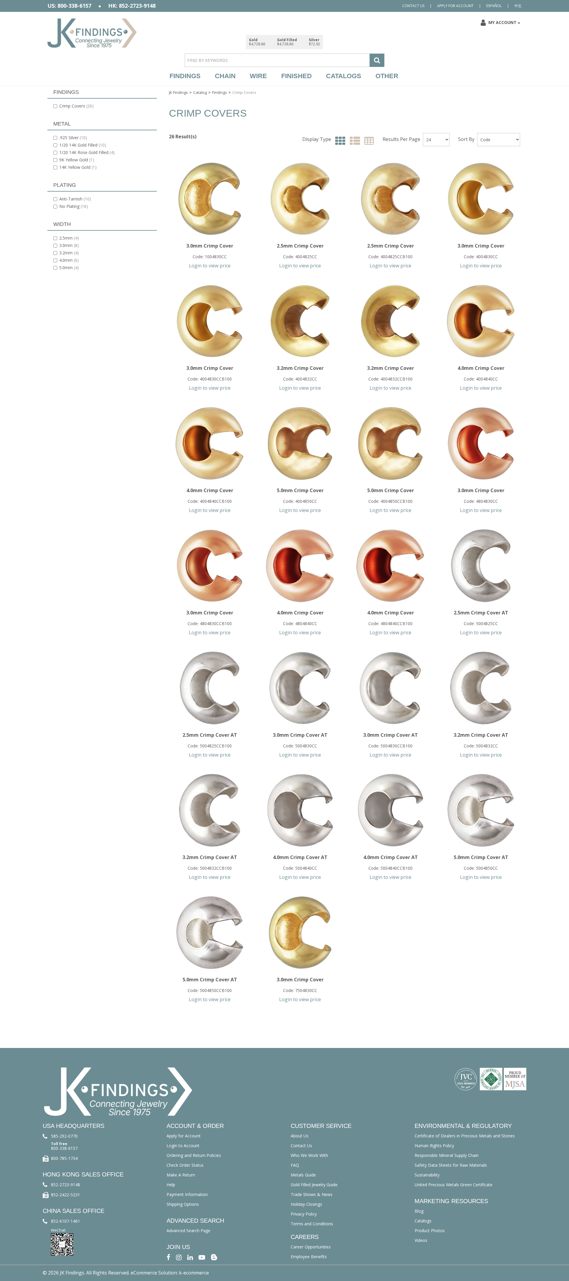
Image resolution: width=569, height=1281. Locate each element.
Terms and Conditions (312, 1224)
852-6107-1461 (65, 1221)
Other (386, 76)
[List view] (353, 141)
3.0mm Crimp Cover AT (300, 735)
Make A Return (181, 1175)
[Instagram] (179, 1257)
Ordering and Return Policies (194, 1155)
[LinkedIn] (190, 1257)
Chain (225, 76)
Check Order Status (185, 1165)
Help (171, 1184)
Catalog (200, 92)
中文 (518, 5)
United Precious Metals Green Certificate (454, 1184)
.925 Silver (73, 137)
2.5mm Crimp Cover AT (481, 612)
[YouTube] (202, 1257)
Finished (296, 76)
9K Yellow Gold (76, 160)
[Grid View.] (339, 141)
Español (494, 5)
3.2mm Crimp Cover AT (481, 735)
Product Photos (430, 1230)
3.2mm (69, 253)
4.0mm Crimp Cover (481, 368)
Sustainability (427, 1175)
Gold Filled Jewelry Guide (314, 1184)
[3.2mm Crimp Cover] (300, 321)
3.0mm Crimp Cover (209, 246)
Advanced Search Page (188, 1230)
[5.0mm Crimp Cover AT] (481, 810)
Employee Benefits (309, 1256)
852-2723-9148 (65, 1184)
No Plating (73, 206)
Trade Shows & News (312, 1194)
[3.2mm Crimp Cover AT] (481, 688)
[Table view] (367, 141)
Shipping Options (183, 1204)
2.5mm (69, 238)
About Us (300, 1136)
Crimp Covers (76, 106)
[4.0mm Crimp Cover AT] (300, 810)
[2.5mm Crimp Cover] (300, 199)
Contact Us (413, 5)
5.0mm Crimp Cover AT (481, 857)
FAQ (295, 1165)
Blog (419, 1211)
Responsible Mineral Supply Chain (447, 1155)
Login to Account (183, 1145)
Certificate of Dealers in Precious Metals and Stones (465, 1136)
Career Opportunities (311, 1247)
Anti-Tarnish (75, 199)
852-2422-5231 (65, 1194)
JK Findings (178, 92)
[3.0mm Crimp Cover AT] (300, 688)
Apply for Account (455, 5)
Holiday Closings (306, 1204)
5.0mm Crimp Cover (300, 490)
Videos (421, 1240)
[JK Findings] (92, 33)
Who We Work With (309, 1155)
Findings (185, 76)
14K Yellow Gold (78, 167)
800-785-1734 (64, 1158)
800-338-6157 (64, 1148)
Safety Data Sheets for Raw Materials (451, 1165)
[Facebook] (168, 1257)
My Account (502, 22)
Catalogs (343, 76)
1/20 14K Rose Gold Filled (87, 152)
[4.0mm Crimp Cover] (481, 321)
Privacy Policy (304, 1214)
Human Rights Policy (434, 1145)
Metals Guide (303, 1175)
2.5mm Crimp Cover (300, 246)
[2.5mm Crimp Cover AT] (481, 565)
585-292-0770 (64, 1136)
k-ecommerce (194, 1272)
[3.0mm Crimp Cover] (209, 199)
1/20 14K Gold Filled (82, 145)
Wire (258, 76)
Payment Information (187, 1194)
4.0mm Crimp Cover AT (300, 857)
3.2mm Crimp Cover (300, 368)
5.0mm (69, 267)
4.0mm (69, 260)
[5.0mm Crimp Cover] (300, 443)
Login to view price (210, 265)
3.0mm (69, 245)
